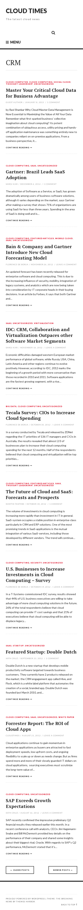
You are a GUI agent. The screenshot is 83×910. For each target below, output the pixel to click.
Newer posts (63, 870)
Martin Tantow (15, 504)
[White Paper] (44, 32)
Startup (18, 646)
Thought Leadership (19, 84)
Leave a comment (66, 264)
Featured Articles (42, 238)
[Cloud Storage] (10, 32)
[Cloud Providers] (27, 32)
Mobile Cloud (64, 238)
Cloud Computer (17, 82)
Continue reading (17, 147)
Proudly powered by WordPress (25, 899)
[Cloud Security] (36, 32)
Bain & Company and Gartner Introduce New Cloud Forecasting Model (39, 252)
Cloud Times (26, 10)
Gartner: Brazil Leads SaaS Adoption (35, 175)
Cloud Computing (41, 82)
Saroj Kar (12, 184)
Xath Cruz (12, 658)
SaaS (33, 166)
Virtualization (44, 323)
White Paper (66, 717)
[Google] (18, 32)
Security (36, 563)
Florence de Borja (17, 264)
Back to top (68, 905)
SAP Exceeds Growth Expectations (28, 803)
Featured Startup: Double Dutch (41, 652)
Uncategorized (44, 84)
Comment (53, 102)
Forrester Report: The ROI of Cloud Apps (37, 726)
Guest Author (14, 102)
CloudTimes (12, 735)
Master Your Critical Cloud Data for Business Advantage (41, 93)
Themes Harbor (25, 902)
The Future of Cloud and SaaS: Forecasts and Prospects (39, 494)
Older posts (19, 870)
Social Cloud (62, 82)
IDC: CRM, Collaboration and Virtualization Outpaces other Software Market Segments (39, 335)
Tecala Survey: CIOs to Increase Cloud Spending (40, 415)
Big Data (11, 406)
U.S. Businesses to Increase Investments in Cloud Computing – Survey (35, 575)
